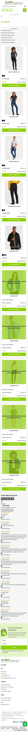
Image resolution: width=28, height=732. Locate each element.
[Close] (26, 339)
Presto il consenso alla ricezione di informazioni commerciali (14, 387)
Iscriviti (14, 391)
